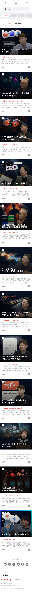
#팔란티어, (15, 188)
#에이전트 (4, 57)
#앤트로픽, (9, 188)
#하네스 (9, 57)
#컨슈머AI (15, 232)
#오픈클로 (4, 232)
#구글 (13, 57)
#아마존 (9, 276)
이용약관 (17, 580)
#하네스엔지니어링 (19, 101)
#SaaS (3, 495)
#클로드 (9, 144)
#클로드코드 (10, 101)
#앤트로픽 (14, 144)
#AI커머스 (10, 232)
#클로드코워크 (12, 408)
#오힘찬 (4, 539)
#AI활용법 (8, 539)
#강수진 (4, 452)
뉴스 (16, 3)
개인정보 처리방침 (6, 580)
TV (27, 3)
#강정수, (4, 188)
